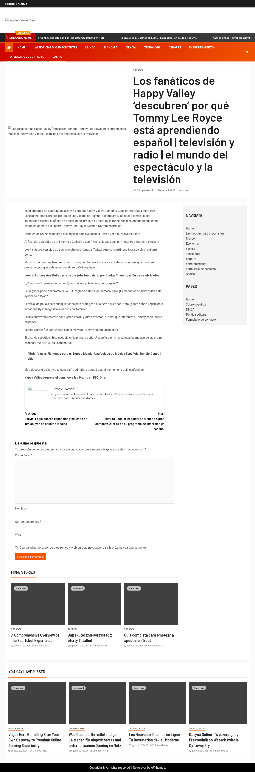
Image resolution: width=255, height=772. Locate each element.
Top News (138, 70)
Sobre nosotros (196, 304)
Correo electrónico (28, 521)
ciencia (130, 47)
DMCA (190, 309)
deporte (175, 47)
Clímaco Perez (42, 645)
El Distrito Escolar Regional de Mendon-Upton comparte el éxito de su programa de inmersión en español (129, 421)
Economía (110, 47)
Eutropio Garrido (145, 190)
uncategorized (16, 729)
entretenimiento (201, 47)
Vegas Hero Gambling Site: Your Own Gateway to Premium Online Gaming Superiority (34, 740)
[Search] (247, 52)
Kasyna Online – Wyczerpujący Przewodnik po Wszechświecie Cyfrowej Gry (214, 740)
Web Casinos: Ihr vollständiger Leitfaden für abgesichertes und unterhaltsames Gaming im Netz (95, 740)
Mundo (90, 47)
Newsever (139, 767)
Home (21, 47)
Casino (57, 56)
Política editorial (196, 314)
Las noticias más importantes (55, 47)
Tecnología (152, 47)
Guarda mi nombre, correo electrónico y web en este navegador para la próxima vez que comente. (83, 547)
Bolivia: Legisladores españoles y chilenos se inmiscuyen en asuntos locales (55, 418)
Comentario (23, 455)
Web (18, 535)
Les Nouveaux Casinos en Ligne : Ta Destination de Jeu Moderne (146, 37)
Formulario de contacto (26, 56)
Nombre (21, 508)
